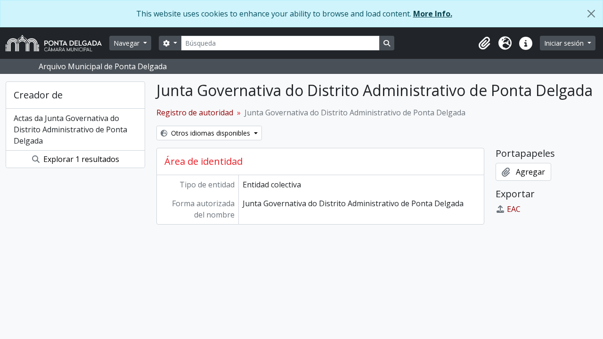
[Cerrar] (591, 13)
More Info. (432, 13)
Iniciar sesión (565, 43)
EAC (514, 209)
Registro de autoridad (194, 112)
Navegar (127, 43)
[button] (484, 43)
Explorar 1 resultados (80, 159)
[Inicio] (57, 43)
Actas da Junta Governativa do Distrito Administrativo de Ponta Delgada (70, 129)
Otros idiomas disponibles (210, 133)
